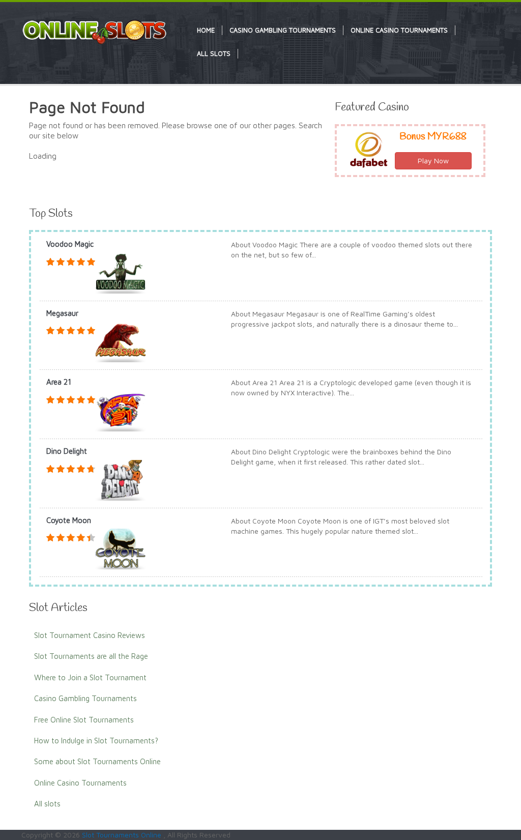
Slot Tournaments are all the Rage (91, 656)
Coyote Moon (68, 520)
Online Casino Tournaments (80, 782)
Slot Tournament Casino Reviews (89, 635)
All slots (47, 803)
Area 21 (58, 382)
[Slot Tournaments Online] (95, 31)
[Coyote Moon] (120, 548)
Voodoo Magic (70, 244)
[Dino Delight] (120, 479)
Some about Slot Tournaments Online (97, 761)
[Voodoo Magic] (120, 272)
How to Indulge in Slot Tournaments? (96, 740)
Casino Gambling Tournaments (85, 698)
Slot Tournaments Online (122, 834)
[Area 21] (120, 410)
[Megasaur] (120, 341)
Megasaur (62, 313)
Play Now (433, 160)
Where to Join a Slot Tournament (90, 677)
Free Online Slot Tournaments (84, 719)
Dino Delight (66, 451)
